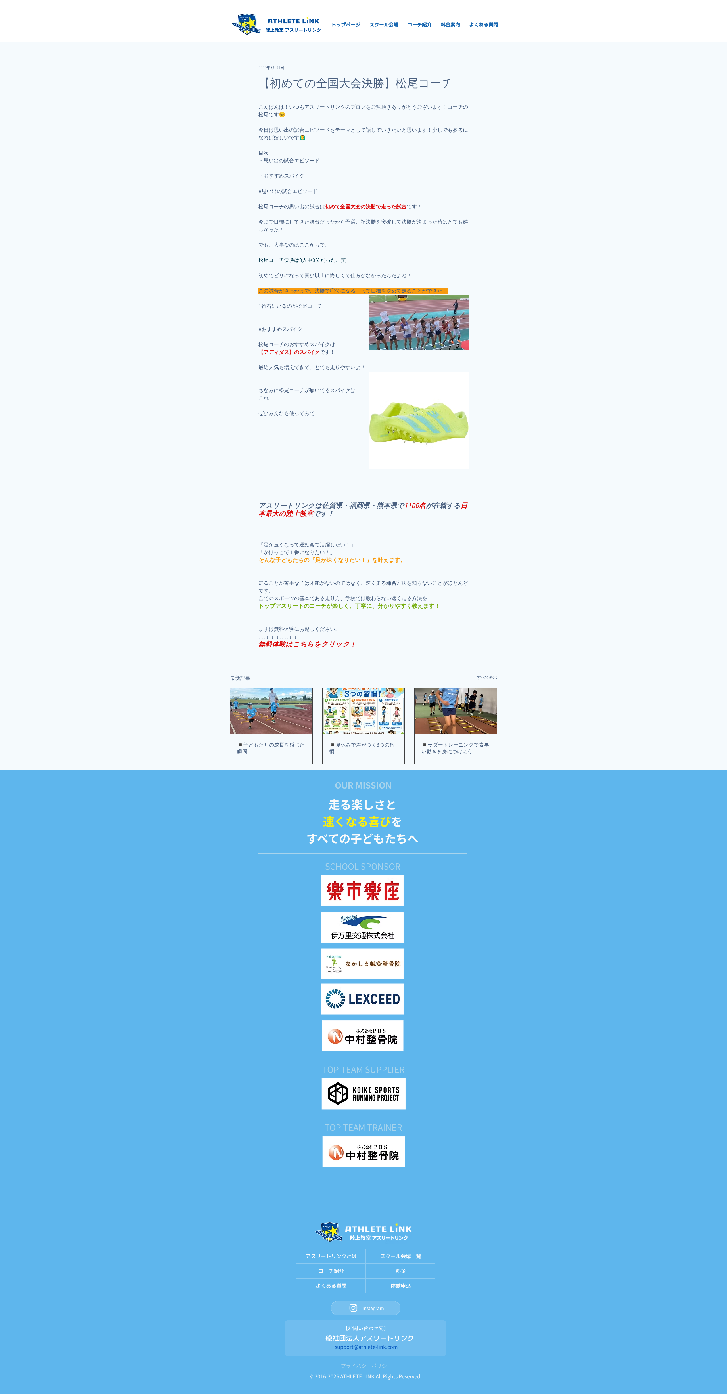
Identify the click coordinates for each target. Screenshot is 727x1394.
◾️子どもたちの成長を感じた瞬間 (271, 748)
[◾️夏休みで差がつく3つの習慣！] (364, 711)
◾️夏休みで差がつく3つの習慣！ (362, 748)
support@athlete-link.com (366, 1346)
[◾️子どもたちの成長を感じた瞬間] (271, 711)
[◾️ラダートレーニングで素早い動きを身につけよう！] (456, 711)
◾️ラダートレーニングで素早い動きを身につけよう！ (455, 748)
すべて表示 (487, 677)
